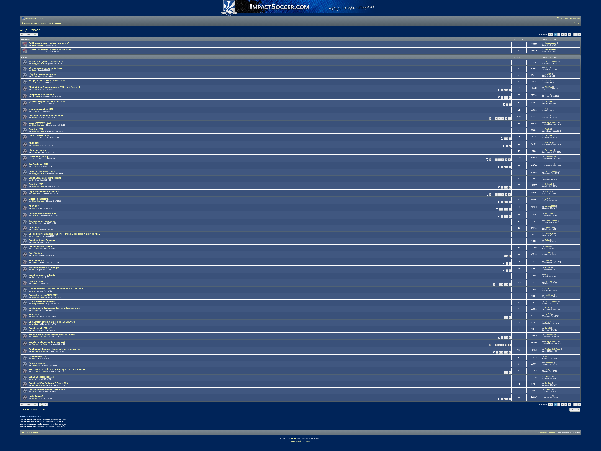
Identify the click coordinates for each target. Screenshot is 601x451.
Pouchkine (549, 101)
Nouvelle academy (37, 363)
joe (33, 359)
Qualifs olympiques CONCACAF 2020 (47, 102)
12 (502, 160)
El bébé (548, 314)
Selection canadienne (39, 199)
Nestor (34, 310)
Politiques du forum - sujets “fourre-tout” (49, 43)
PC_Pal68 (35, 249)
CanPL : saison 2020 (39, 136)
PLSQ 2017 (34, 206)
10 (496, 160)
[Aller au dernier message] (558, 43)
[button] (550, 34)
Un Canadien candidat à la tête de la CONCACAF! (52, 322)
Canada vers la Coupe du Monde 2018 (47, 342)
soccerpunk (36, 236)
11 (499, 160)
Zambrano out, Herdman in (42, 221)
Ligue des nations (37, 150)
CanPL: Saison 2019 (38, 164)
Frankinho (35, 145)
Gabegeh (548, 184)
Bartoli (34, 330)
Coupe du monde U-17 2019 (42, 171)
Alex (33, 270)
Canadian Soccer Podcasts (42, 275)
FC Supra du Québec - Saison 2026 (46, 61)
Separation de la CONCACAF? (43, 295)
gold (546, 199)
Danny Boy (36, 96)
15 (502, 118)
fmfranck (35, 118)
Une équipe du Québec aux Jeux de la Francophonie (54, 308)
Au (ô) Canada (30, 30)
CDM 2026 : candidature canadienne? (47, 115)
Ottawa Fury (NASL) (38, 157)
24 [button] (575, 34)
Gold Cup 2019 (36, 184)
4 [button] (565, 34)
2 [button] (559, 34)
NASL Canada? (36, 396)
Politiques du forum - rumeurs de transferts (50, 50)
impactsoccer (37, 45)
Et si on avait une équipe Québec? (45, 68)
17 (509, 118)
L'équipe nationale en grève (42, 74)
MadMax (548, 87)
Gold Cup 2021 (36, 129)
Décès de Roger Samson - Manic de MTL (48, 389)
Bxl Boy (35, 76)
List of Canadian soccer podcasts (45, 178)
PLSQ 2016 (34, 314)
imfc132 (548, 74)
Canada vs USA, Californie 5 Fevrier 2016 (48, 383)
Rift (33, 255)
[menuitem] (574, 18)
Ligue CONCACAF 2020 (40, 123)
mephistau (549, 295)
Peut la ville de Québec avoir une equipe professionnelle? (57, 369)
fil (32, 180)
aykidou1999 (550, 206)
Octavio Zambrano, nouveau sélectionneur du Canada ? (56, 289)
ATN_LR (548, 143)
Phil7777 (548, 377)
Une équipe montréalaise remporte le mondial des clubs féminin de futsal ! (65, 234)
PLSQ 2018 (34, 227)
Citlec (34, 70)
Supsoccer (36, 365)
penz (547, 94)
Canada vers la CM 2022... (41, 328)
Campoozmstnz (551, 156)
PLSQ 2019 (34, 143)
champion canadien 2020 (41, 109)
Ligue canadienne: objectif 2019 (44, 191)
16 (506, 118)
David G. (35, 392)
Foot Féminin (35, 253)
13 (496, 118)
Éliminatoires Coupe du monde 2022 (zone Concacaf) (54, 87)
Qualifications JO (37, 356)
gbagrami (548, 80)
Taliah (34, 242)
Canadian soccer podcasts (41, 377)
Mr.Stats (35, 216)
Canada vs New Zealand (40, 246)
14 (499, 118)
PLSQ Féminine (36, 260)
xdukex (34, 159)
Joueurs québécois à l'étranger (44, 267)
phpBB (293, 438)
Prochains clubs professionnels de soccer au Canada (54, 349)
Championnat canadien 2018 (42, 213)
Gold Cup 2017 (36, 281)
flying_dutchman (38, 64)
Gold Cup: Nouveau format (42, 301)
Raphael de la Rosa (39, 337)
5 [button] (569, 34)
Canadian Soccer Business (42, 240)
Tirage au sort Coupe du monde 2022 (47, 81)
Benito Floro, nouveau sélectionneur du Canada (52, 335)
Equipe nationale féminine (41, 94)
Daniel (34, 104)
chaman (35, 138)
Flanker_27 (549, 234)
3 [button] (562, 34)
